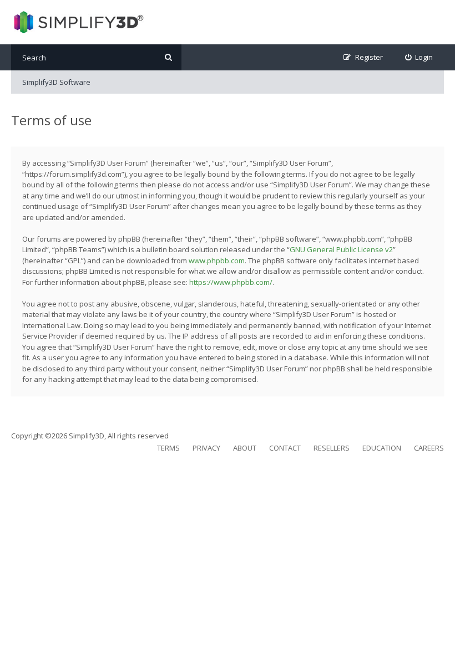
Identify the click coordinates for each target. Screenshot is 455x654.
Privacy (206, 448)
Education (381, 448)
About (244, 448)
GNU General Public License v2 (341, 249)
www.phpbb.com (217, 260)
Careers (429, 448)
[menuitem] (419, 57)
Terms (168, 448)
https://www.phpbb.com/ (230, 282)
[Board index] (77, 22)
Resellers (332, 448)
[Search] (168, 57)
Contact (285, 448)
